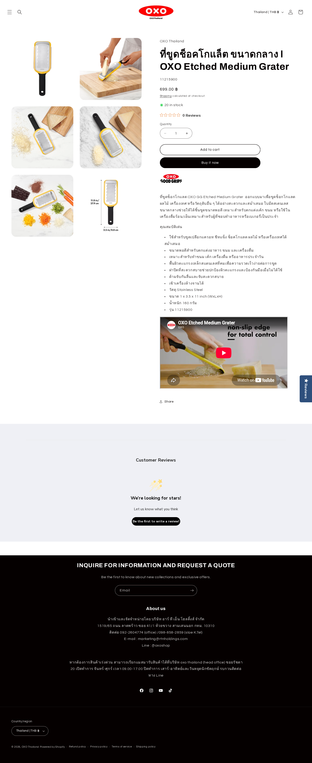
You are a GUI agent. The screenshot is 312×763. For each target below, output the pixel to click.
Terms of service (122, 746)
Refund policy (77, 746)
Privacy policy (99, 746)
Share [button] (169, 401)
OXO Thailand (30, 747)
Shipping (166, 95)
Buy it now (210, 162)
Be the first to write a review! (156, 521)
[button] (10, 12)
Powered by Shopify (52, 747)
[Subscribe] (192, 590)
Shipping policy (146, 746)
